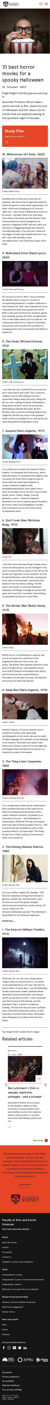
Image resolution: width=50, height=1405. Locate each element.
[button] (41, 4)
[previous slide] (5, 1087)
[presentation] (25, 1087)
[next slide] (44, 1087)
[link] (25, 1229)
